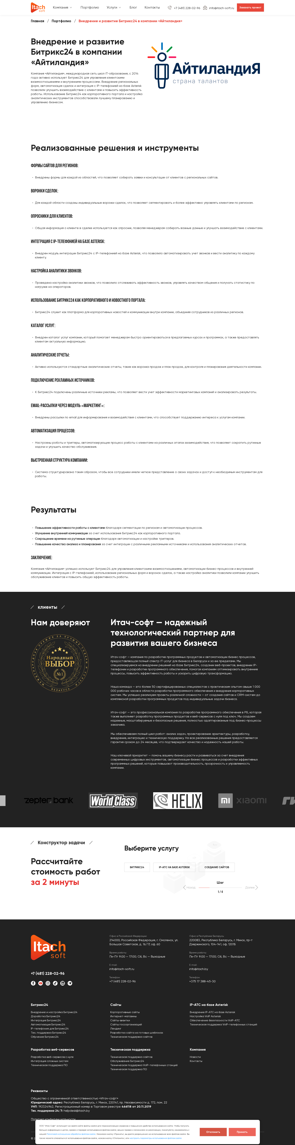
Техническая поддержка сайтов (131, 1036)
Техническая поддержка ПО (49, 1065)
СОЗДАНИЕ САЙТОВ (217, 867)
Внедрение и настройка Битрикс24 (54, 1012)
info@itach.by (198, 969)
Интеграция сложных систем (49, 1061)
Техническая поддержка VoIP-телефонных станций (223, 1024)
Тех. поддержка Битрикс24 (48, 1032)
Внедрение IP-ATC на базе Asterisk (212, 1012)
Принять (242, 1132)
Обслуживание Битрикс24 (127, 1061)
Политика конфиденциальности (53, 1119)
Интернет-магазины (123, 1016)
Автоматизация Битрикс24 (48, 1024)
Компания (198, 1049)
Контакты (196, 1061)
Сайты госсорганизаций (126, 1024)
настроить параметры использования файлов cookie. (156, 1138)
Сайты (115, 1005)
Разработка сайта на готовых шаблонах (136, 1032)
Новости (195, 1057)
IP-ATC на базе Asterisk (209, 1005)
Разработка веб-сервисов (52, 1049)
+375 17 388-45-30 (202, 981)
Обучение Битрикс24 (45, 1036)
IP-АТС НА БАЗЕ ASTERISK (174, 867)
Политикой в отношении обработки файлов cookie (71, 1134)
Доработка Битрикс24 (45, 1016)
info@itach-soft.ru (221, 8)
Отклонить (213, 1132)
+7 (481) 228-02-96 (187, 8)
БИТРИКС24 (137, 867)
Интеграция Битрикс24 (46, 1020)
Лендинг (115, 1028)
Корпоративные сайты (125, 1012)
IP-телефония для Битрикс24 (50, 1028)
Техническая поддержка (130, 1049)
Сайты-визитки (120, 1020)
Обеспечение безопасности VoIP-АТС (215, 1020)
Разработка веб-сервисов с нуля (52, 1057)
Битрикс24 (39, 1005)
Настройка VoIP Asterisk (205, 1016)
